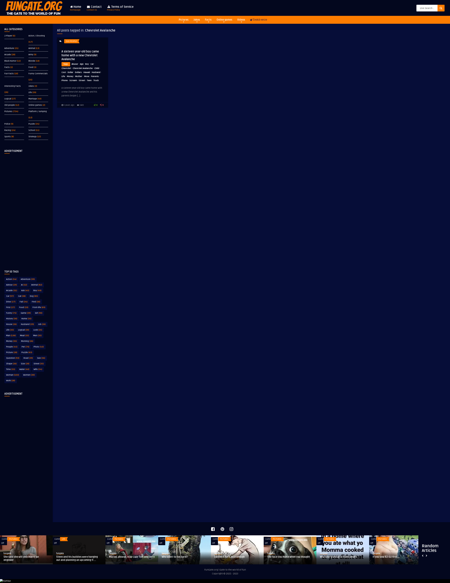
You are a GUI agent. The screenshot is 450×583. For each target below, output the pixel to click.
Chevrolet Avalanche (83, 68)
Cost (64, 72)
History (11, 318)
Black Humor (10, 61)
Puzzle (31, 124)
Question (12, 358)
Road (28, 358)
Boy (37, 290)
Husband (27, 324)
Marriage (32, 98)
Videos (241, 19)
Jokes (197, 19)
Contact (94, 8)
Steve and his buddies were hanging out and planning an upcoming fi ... (77, 558)
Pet (25, 347)
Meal (24, 335)
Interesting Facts (12, 86)
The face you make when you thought (288, 556)
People (11, 347)
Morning (27, 341)
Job (42, 324)
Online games (224, 19)
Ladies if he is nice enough (229, 556)
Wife (38, 369)
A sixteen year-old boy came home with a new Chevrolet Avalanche (80, 55)
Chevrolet (66, 68)
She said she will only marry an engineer (21, 558)
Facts (208, 19)
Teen (89, 80)
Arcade (7, 54)
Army (30, 54)
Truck (96, 80)
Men (37, 335)
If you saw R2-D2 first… (386, 556)
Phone (65, 80)
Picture (11, 352)
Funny (11, 313)
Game (26, 313)
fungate (7, 553)
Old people (9, 105)
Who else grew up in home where (338, 556)
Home (75, 8)
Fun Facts (9, 73)
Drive (10, 301)
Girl (38, 313)
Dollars (78, 72)
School (31, 130)
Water (24, 369)
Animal (31, 48)
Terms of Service (120, 8)
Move (86, 76)
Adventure (9, 48)
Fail (24, 301)
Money (11, 341)
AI (24, 285)
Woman (12, 375)
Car (10, 296)
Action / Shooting (36, 35)
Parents (95, 76)
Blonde (31, 61)
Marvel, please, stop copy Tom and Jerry (132, 556)
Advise (11, 285)
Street (39, 363)
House (11, 324)
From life (39, 307)
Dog (34, 296)
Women (29, 375)
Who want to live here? (175, 556)
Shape (11, 363)
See (41, 358)
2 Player (8, 35)
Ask (25, 290)
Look (37, 330)
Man (11, 335)
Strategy (32, 136)
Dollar (70, 72)
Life (30, 92)
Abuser (75, 64)
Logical (7, 98)
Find (36, 301)
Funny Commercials (38, 73)
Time (10, 369)
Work (10, 380)
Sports (7, 136)
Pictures (183, 19)
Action (11, 279)
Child (96, 68)
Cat (22, 296)
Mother (78, 76)
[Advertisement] (26, 209)
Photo (39, 347)
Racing (7, 130)
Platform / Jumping (37, 111)
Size (25, 363)
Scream (73, 80)
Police (7, 124)
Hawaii (86, 72)
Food (30, 67)
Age (81, 64)
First (10, 307)
